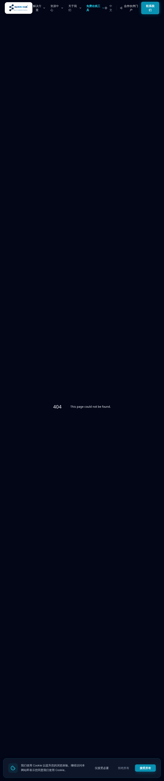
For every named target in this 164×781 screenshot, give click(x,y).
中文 (110, 8)
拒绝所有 (123, 768)
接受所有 (145, 768)
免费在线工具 (93, 8)
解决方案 (37, 8)
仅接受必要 (102, 768)
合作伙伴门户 (131, 8)
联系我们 (150, 8)
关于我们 (72, 8)
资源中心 (54, 8)
